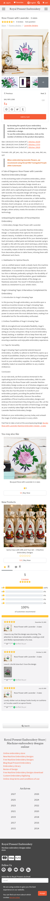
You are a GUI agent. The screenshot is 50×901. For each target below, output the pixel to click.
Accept (42, 893)
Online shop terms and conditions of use (21, 778)
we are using (14, 897)
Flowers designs (15, 25)
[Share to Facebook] (11, 109)
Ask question (30, 22)
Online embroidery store (14, 753)
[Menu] (3, 8)
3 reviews (19, 22)
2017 (13, 822)
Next (42, 93)
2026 (36, 793)
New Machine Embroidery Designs (18, 756)
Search (27, 726)
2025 (13, 799)
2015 (13, 828)
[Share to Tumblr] (22, 109)
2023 (13, 805)
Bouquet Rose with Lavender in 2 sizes (25, 482)
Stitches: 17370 (34, 144)
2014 (36, 828)
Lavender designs (31, 25)
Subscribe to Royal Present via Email (16, 876)
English (33, 2)
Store (4, 25)
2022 (36, 805)
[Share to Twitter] (17, 109)
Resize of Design (10, 769)
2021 (13, 811)
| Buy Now (25, 493)
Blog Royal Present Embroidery (17, 762)
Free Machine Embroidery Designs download (23, 772)
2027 (13, 793)
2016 (36, 822)
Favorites (19, 2)
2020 (36, 811)
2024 (36, 799)
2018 (36, 816)
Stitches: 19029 (34, 147)
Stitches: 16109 (34, 141)
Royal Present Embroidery (25, 8)
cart (46, 2)
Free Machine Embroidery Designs (18, 759)
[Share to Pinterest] (6, 109)
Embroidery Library (12, 766)
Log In (8, 2)
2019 (13, 816)
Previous (9, 93)
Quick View (25, 459)
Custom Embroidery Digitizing (16, 775)
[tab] (7, 568)
